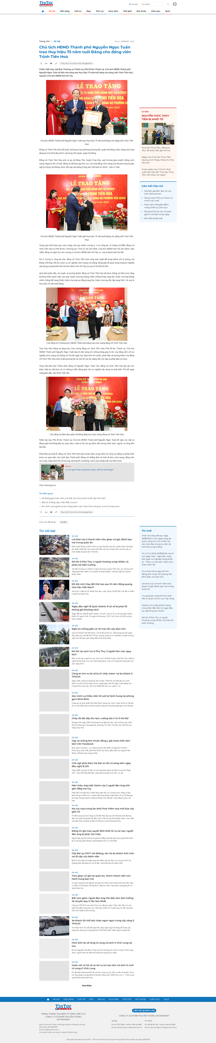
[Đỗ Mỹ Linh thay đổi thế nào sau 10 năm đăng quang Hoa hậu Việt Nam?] (54, 590)
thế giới (159, 204)
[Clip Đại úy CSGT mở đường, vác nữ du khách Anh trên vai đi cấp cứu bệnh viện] (54, 859)
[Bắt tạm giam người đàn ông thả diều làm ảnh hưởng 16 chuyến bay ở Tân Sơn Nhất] (54, 904)
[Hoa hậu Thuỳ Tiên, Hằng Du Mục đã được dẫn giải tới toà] (158, 133)
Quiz (167, 11)
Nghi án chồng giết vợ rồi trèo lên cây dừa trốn (99, 629)
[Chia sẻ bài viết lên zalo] (46, 63)
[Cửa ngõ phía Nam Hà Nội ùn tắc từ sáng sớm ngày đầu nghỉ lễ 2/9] (54, 769)
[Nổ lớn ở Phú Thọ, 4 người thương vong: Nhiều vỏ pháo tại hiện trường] (54, 567)
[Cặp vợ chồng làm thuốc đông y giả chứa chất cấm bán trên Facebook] (54, 746)
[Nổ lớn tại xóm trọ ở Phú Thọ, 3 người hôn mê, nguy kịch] (54, 657)
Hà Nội (63, 522)
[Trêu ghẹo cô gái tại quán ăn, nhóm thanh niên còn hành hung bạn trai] (54, 881)
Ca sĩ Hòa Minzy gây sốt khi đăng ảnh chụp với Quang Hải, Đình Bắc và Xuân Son (157, 574)
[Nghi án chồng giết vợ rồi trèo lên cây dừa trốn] (54, 634)
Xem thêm (87, 986)
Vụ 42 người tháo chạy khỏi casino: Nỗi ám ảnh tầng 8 (89, 470)
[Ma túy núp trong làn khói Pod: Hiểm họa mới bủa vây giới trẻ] (54, 814)
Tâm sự (100, 11)
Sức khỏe (141, 11)
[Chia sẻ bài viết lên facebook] (41, 63)
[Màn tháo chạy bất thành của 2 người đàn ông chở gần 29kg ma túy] (54, 791)
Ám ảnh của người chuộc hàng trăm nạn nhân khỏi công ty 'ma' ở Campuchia (80, 506)
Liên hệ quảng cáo (144, 1010)
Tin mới (147, 530)
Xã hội (52, 11)
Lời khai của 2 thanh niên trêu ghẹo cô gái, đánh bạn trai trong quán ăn (158, 586)
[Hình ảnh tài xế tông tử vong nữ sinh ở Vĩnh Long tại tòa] (54, 948)
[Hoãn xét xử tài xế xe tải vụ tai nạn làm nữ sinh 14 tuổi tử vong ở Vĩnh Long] (54, 971)
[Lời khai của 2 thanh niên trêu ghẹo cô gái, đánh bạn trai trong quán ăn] (54, 545)
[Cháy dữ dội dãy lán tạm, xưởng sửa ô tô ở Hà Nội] (54, 724)
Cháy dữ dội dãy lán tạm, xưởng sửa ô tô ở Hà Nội (100, 718)
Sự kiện (145, 112)
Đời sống (65, 11)
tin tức (168, 191)
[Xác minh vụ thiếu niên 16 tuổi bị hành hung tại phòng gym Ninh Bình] (54, 702)
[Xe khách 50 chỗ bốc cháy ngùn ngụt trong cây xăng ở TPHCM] (54, 926)
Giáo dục (155, 11)
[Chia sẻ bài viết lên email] (51, 63)
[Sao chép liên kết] (56, 63)
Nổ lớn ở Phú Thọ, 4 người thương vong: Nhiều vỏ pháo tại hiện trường (158, 620)
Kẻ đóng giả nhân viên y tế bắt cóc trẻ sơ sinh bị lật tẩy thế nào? (74, 498)
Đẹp (88, 11)
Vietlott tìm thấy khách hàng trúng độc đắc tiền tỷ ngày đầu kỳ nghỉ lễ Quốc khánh (157, 608)
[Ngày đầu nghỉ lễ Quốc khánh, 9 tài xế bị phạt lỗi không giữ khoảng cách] (54, 612)
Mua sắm (113, 11)
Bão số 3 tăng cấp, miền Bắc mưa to (60, 502)
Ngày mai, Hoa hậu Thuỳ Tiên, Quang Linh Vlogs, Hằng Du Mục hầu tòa (158, 160)
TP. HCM (148, 1021)
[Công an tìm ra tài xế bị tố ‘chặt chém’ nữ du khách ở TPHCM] (54, 679)
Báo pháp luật (156, 218)
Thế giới (127, 11)
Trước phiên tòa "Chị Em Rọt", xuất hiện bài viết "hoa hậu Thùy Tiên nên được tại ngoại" (158, 172)
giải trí (147, 214)
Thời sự (68, 466)
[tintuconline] (42, 11)
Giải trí (78, 11)
